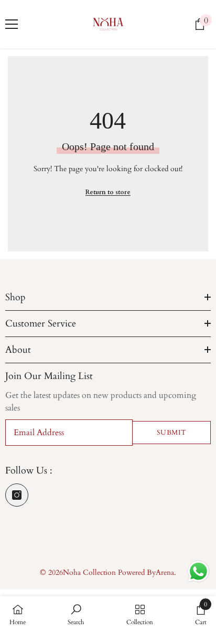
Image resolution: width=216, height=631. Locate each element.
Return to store (108, 192)
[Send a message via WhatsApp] (198, 571)
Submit (172, 432)
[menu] (11, 24)
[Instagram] (16, 495)
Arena (165, 572)
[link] (76, 613)
